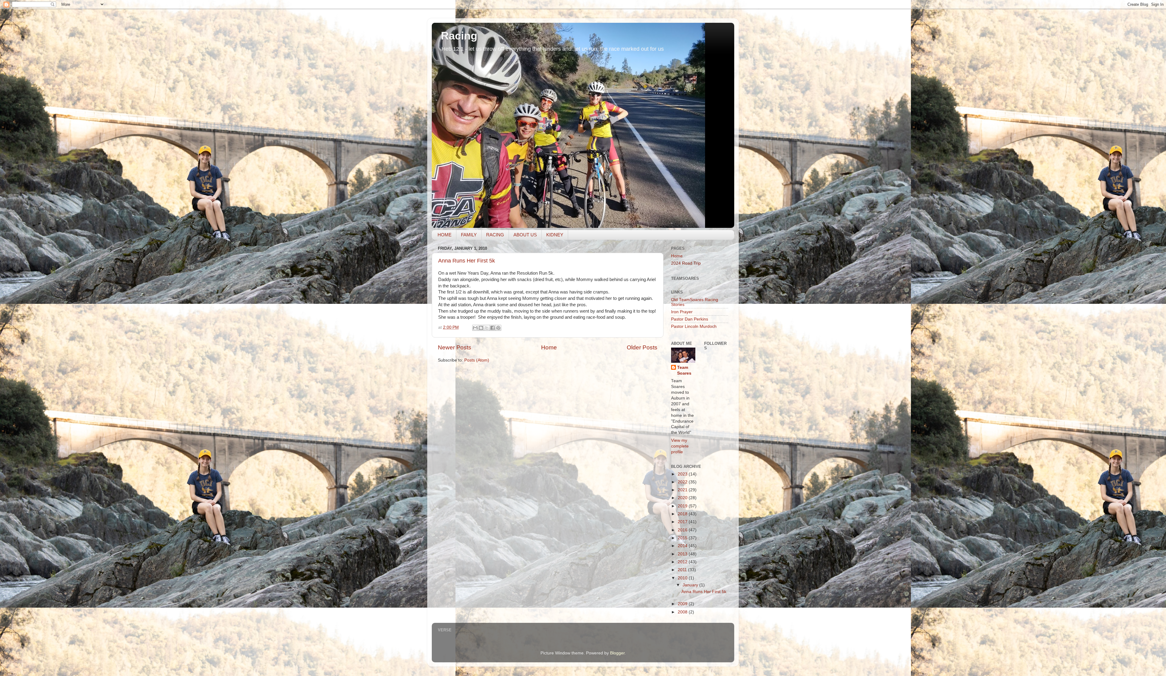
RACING (495, 234)
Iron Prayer (682, 312)
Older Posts (642, 347)
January (691, 585)
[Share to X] (487, 328)
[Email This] (475, 328)
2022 (683, 482)
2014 (683, 546)
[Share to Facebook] (492, 328)
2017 (683, 522)
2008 (683, 612)
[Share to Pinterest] (498, 328)
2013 (683, 554)
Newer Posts (454, 347)
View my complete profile (680, 446)
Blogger (617, 653)
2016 (683, 530)
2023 (683, 474)
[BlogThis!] (481, 328)
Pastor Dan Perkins (689, 319)
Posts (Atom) (476, 360)
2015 (683, 538)
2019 (683, 506)
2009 (683, 604)
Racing (459, 35)
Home (549, 347)
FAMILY (469, 234)
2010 (683, 578)
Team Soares (684, 370)
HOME (445, 234)
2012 (683, 562)
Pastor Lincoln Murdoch (694, 326)
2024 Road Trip (686, 263)
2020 (683, 498)
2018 (683, 514)
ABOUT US (525, 234)
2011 (683, 570)
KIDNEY (554, 234)
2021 (683, 490)
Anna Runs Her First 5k (466, 261)
